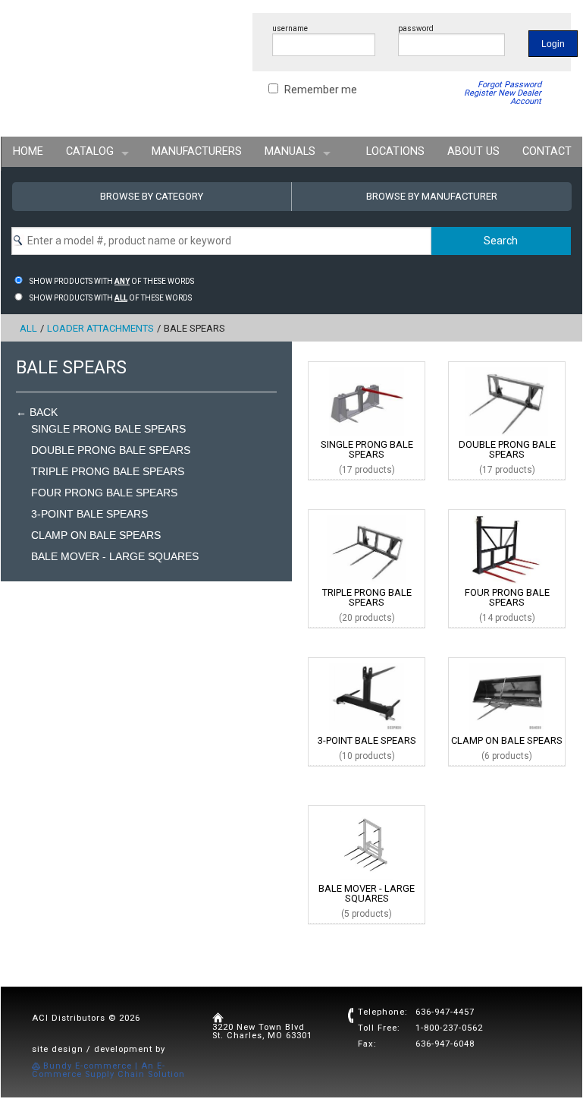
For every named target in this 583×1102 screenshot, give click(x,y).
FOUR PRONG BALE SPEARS (104, 492)
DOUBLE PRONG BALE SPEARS (110, 450)
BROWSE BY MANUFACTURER (431, 196)
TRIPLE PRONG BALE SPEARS (107, 471)
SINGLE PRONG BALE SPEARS (108, 429)
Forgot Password (509, 84)
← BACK (37, 412)
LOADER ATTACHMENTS (100, 328)
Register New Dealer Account (502, 97)
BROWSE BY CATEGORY (151, 196)
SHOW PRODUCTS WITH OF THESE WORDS (112, 281)
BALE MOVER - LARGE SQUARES (115, 556)
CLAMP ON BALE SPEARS (96, 535)
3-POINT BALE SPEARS (89, 514)
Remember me (320, 89)
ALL (28, 328)
